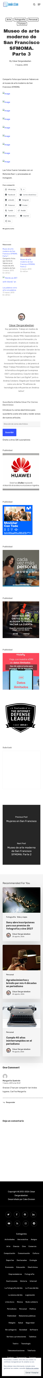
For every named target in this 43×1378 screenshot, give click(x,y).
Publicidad (11, 1316)
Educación (20, 1267)
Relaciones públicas (27, 1316)
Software (34, 1330)
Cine (24, 1246)
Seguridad (30, 1323)
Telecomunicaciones (16, 1351)
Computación (9, 1253)
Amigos (34, 1240)
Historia (23, 1281)
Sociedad (23, 1330)
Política (33, 1309)
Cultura (36, 1253)
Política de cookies (32, 1368)
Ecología (33, 1260)
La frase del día (31, 1288)
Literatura (9, 1302)
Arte (9, 19)
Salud (20, 1323)
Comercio (32, 1246)
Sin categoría (10, 1330)
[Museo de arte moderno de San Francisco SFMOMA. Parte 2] (28, 252)
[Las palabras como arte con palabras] (10, 280)
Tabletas (32, 1337)
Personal (33, 19)
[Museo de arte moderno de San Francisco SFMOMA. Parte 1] (11, 261)
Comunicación (24, 1253)
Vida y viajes (22, 917)
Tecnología (25, 1344)
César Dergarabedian (21, 61)
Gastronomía (11, 1281)
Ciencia (16, 1246)
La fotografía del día (13, 1288)
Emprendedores (15, 1274)
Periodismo (11, 1309)
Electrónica (33, 1267)
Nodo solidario (32, 1302)
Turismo (22, 24)
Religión (12, 1323)
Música (20, 1302)
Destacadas (22, 1260)
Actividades (10, 1240)
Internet (33, 1281)
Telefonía (31, 1351)
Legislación (30, 1295)
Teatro (15, 1344)
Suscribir (9, 432)
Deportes (10, 1260)
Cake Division (29, 1199)
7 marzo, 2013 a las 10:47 (12, 1083)
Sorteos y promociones (16, 1337)
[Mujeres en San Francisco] (21, 820)
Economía (9, 1267)
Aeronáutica (22, 1240)
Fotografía (20, 19)
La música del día (15, 1295)
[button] (39, 4)
